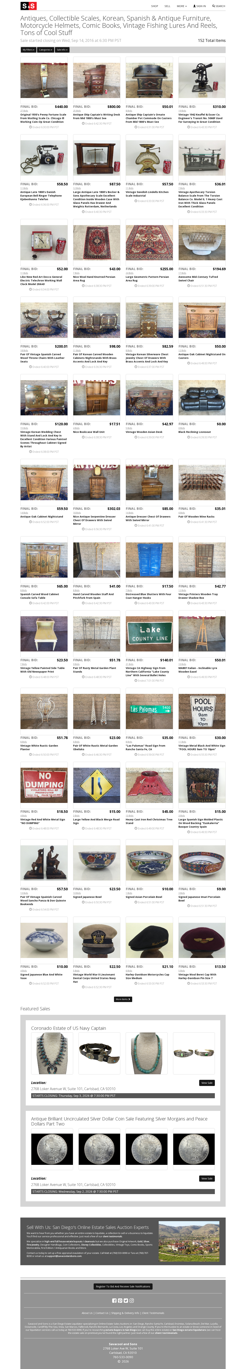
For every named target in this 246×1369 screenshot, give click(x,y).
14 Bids (24, 512)
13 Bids (129, 815)
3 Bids (76, 815)
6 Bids (181, 512)
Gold (139, 1241)
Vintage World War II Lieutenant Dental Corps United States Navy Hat (94, 978)
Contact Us (101, 1313)
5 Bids (129, 428)
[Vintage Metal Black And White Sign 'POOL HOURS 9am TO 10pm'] (202, 711)
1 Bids (129, 893)
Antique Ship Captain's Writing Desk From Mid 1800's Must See (96, 116)
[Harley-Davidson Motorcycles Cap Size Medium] (149, 940)
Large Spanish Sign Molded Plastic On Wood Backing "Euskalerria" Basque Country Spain (200, 823)
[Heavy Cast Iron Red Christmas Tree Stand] (149, 785)
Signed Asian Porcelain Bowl (144, 897)
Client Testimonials (153, 1313)
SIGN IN (201, 6)
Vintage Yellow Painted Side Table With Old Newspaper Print (42, 669)
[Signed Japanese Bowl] (96, 862)
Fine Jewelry (33, 1244)
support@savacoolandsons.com (64, 1256)
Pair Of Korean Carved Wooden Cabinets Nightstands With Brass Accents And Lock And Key (95, 358)
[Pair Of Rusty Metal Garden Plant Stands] (96, 634)
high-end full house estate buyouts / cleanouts (70, 1241)
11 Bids (24, 188)
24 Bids (129, 272)
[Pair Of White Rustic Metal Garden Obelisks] (96, 711)
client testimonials (112, 1236)
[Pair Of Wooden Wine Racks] (202, 482)
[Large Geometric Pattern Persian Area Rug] (149, 242)
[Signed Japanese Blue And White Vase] (44, 940)
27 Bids (24, 110)
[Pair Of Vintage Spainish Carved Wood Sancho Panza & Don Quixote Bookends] (44, 862)
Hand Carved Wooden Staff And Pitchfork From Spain (93, 595)
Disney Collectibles (91, 1244)
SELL (167, 6)
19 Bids (182, 110)
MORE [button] (181, 6)
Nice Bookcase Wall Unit (89, 432)
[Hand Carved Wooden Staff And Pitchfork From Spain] (96, 560)
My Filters (28, 49)
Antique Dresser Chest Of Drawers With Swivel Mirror (148, 518)
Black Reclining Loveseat (194, 432)
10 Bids (182, 664)
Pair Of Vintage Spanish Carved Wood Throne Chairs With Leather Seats (42, 358)
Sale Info (61, 49)
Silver (146, 1241)
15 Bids (24, 428)
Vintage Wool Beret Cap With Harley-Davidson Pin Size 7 (197, 976)
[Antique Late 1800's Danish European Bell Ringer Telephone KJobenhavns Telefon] (44, 158)
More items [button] (122, 999)
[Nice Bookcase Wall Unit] (96, 397)
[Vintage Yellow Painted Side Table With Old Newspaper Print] (44, 634)
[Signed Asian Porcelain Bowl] (149, 862)
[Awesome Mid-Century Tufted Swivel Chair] (202, 242)
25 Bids (77, 110)
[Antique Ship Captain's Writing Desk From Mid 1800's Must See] (96, 80)
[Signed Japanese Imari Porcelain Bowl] (202, 862)
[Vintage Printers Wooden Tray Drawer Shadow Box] (202, 560)
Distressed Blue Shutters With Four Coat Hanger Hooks (148, 595)
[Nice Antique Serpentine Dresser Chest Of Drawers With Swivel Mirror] (96, 482)
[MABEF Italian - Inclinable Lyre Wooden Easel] (202, 634)
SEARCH (220, 6)
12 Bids (77, 188)
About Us (87, 1313)
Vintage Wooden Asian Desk (144, 432)
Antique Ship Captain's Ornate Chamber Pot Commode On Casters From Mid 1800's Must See (149, 118)
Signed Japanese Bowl (87, 897)
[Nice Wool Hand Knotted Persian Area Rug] (96, 242)
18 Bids (24, 350)
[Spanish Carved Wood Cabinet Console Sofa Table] (44, 560)
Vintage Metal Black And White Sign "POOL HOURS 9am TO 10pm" (201, 747)
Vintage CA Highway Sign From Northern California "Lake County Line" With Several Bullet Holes (147, 671)
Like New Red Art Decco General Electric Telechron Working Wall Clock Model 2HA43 (41, 280)
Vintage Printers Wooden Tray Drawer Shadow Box (198, 595)
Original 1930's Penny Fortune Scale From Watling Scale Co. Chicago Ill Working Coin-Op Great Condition (43, 118)
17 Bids (182, 272)
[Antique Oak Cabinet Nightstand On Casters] (202, 320)
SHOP (154, 6)
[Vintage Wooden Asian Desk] (149, 397)
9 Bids (76, 664)
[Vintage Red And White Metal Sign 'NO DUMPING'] (44, 785)
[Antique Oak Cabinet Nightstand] (44, 482)
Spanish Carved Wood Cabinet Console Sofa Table (39, 595)
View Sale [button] (207, 1083)
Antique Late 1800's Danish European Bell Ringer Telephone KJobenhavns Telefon (41, 195)
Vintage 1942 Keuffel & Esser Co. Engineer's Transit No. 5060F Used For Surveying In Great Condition (200, 118)
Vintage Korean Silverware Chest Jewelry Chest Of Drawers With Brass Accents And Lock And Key (147, 358)
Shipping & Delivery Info (125, 1313)
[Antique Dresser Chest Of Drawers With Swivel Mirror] (149, 482)
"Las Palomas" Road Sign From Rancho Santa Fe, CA (145, 747)
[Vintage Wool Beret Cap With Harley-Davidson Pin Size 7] (202, 940)
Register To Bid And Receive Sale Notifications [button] (123, 1286)
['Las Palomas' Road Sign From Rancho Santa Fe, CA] (149, 711)
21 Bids (129, 664)
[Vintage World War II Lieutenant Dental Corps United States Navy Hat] (96, 940)
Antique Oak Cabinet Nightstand (41, 516)
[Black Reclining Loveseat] (202, 397)
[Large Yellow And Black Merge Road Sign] (96, 785)
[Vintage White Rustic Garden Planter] (44, 711)
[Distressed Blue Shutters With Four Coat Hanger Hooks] (149, 560)
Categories (45, 49)
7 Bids (181, 188)
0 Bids (181, 428)
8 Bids (129, 110)
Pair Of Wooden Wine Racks (196, 516)
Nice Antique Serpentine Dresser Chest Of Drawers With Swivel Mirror (94, 520)
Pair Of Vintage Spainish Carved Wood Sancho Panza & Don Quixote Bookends (43, 900)
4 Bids (76, 428)
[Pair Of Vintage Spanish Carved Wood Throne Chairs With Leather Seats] (44, 320)
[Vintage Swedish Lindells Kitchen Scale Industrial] (149, 158)
